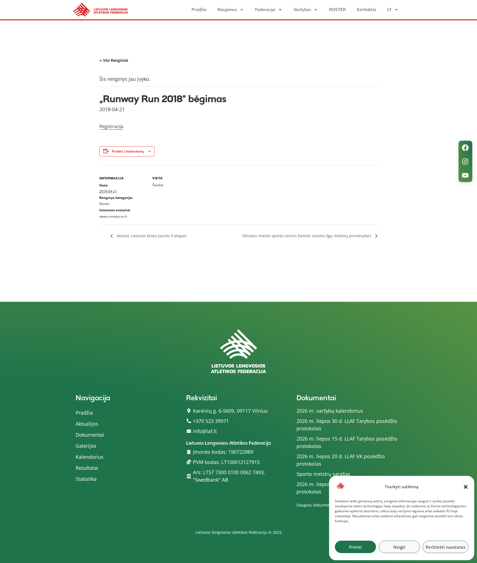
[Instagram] (465, 161)
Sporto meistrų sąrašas (323, 474)
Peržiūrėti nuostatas (445, 547)
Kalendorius (90, 456)
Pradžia (199, 9)
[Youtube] (465, 175)
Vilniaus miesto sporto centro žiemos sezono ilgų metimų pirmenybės (307, 235)
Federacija (265, 9)
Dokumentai (90, 434)
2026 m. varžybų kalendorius (329, 410)
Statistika (86, 479)
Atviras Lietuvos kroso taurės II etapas (151, 235)
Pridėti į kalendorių (128, 151)
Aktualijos (87, 423)
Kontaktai (366, 9)
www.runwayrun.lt (113, 216)
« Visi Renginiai (113, 60)
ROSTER (337, 9)
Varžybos (302, 9)
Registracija (111, 126)
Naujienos (227, 9)
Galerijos (86, 445)
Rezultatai (87, 468)
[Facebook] (465, 147)
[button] (465, 487)
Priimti (355, 547)
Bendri (104, 203)
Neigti (399, 547)
